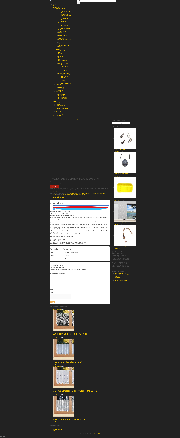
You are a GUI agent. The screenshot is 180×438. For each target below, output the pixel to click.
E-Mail (52, 292)
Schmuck (58, 62)
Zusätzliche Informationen (58, 197)
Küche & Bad (61, 56)
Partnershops (56, 107)
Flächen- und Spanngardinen (64, 39)
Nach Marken (59, 84)
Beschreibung (56, 196)
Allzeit (59, 52)
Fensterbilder (58, 49)
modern (68, 194)
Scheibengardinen (62, 10)
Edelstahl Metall (64, 81)
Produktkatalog (56, 7)
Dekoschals (60, 22)
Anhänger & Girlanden (63, 50)
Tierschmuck (64, 72)
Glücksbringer (64, 69)
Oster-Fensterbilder (62, 60)
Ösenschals (63, 24)
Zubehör (60, 42)
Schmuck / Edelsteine (66, 74)
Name (51, 289)
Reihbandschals (64, 25)
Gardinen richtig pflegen (61, 114)
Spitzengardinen (64, 13)
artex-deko (60, 90)
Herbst (59, 59)
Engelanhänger (64, 66)
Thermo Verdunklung (66, 28)
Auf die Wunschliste (57, 309)
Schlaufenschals (64, 27)
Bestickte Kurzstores (65, 11)
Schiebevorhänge (62, 31)
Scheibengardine (74, 194)
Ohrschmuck (64, 70)
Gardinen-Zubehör (62, 35)
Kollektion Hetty (61, 93)
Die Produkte (58, 104)
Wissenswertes (56, 112)
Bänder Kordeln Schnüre (66, 83)
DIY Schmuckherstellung (63, 79)
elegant (64, 194)
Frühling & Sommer (65, 17)
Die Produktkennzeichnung (120, 273)
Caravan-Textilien (59, 36)
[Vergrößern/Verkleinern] (4, 436)
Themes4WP (97, 433)
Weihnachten (64, 21)
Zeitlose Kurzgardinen (66, 15)
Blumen (60, 53)
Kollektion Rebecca (62, 97)
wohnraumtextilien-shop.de (62, 108)
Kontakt (54, 117)
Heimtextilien (58, 43)
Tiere (59, 55)
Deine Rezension (54, 275)
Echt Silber (63, 80)
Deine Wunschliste (57, 115)
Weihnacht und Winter (63, 58)
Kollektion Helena (62, 94)
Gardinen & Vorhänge (60, 8)
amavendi (55, 101)
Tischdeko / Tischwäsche (64, 45)
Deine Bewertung (54, 273)
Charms (63, 67)
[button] (53, 4)
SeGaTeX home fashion (63, 86)
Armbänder (63, 65)
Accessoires (61, 48)
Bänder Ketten (64, 76)
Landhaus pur (61, 34)
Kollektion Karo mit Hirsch (64, 100)
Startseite (55, 5)
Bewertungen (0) (56, 198)
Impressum (55, 428)
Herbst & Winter (64, 18)
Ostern (62, 20)
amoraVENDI (61, 88)
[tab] (81, 196)
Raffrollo (60, 32)
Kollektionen (58, 91)
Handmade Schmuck (63, 63)
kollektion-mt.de (59, 110)
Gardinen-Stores (62, 29)
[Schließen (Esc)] (0, 436)
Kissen (59, 46)
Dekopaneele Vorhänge (63, 41)
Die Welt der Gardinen (60, 105)
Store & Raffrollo (62, 38)
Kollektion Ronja (62, 95)
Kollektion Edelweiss (62, 98)
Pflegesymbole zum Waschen (121, 280)
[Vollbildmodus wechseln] (3, 436)
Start (69, 119)
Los (79, 2)
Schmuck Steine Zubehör (64, 73)
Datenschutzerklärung (58, 429)
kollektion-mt (61, 87)
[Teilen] (2, 436)
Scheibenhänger (64, 14)
